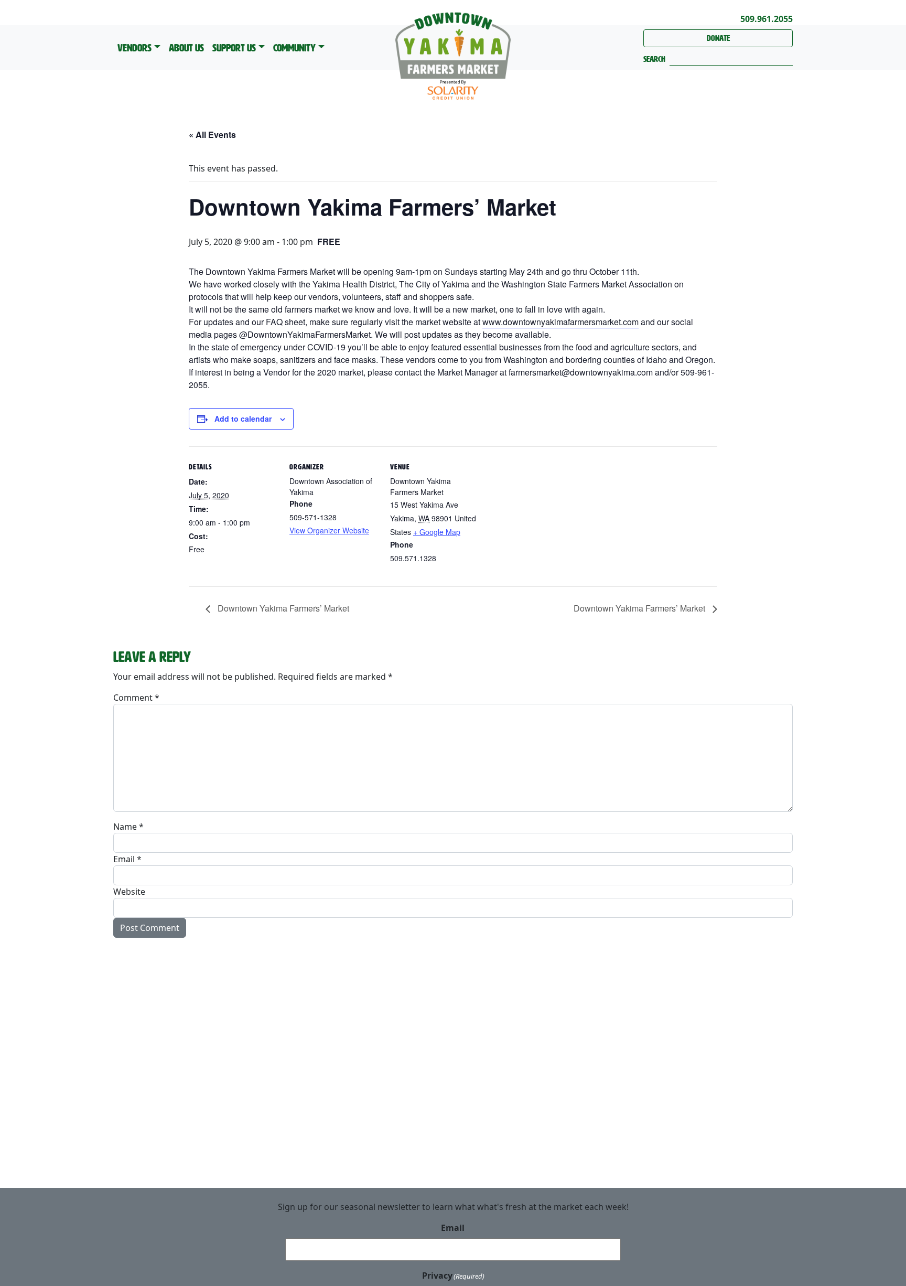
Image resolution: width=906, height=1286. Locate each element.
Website (129, 891)
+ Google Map (436, 532)
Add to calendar (243, 418)
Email (127, 859)
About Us (186, 47)
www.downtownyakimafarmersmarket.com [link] (560, 322)
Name (128, 826)
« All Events (212, 134)
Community (294, 47)
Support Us (234, 47)
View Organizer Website (329, 530)
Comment (136, 697)
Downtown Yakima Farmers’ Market (282, 608)
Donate (718, 38)
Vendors (134, 47)
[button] (654, 59)
